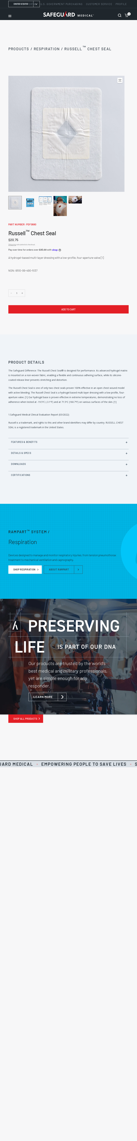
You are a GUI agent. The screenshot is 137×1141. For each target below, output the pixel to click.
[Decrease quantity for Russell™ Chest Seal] (11, 293)
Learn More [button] (43, 697)
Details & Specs (21, 453)
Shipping (12, 244)
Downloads (18, 464)
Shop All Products (25, 718)
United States (21, 4)
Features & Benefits (24, 442)
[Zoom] (119, 80)
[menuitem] (61, 4)
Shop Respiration (24, 569)
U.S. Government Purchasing (61, 4)
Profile (121, 4)
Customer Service (99, 4)
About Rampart (59, 569)
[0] (126, 14)
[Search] (119, 14)
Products (18, 49)
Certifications (20, 475)
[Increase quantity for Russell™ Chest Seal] (22, 293)
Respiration (47, 49)
